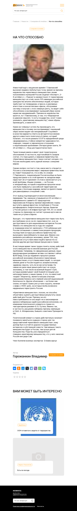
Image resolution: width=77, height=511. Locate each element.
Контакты (40, 506)
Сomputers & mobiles (37, 28)
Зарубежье (22, 425)
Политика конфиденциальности (24, 506)
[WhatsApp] (39, 368)
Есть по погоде (23, 470)
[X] (27, 368)
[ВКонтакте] (14, 368)
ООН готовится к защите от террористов (33, 431)
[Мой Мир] (23, 368)
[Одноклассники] (18, 368)
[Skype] (44, 368)
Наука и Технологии (24, 465)
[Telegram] (31, 368)
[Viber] (35, 368)
